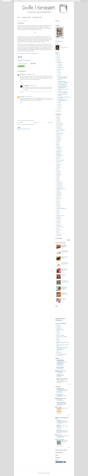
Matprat (57, 338)
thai (57, 228)
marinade (58, 184)
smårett (57, 218)
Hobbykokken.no (60, 374)
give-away (58, 150)
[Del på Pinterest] (35, 63)
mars (59, 104)
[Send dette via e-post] (30, 63)
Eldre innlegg (49, 122)
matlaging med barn (60, 188)
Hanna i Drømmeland (61, 402)
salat (57, 209)
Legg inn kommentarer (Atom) (28, 124)
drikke (57, 137)
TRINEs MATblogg (60, 360)
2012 (58, 61)
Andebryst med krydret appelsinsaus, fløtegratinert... (63, 82)
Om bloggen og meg (36, 17)
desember (60, 62)
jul (56, 168)
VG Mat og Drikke (59, 355)
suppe (57, 222)
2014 (58, 57)
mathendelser (59, 187)
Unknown (22, 96)
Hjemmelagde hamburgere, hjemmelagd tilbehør (62, 77)
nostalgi (57, 197)
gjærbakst (58, 151)
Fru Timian (58, 332)
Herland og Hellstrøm (60, 335)
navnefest (58, 194)
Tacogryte (59, 102)
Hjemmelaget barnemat (61, 370)
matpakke (58, 189)
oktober (59, 65)
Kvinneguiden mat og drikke (61, 336)
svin (57, 224)
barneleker (58, 125)
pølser (57, 205)
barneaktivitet (59, 123)
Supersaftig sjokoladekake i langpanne (64, 245)
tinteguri (58, 425)
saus (57, 211)
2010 (58, 111)
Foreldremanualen (60, 388)
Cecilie (24, 85)
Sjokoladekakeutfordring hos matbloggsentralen (62, 87)
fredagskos (58, 147)
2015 (58, 56)
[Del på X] (33, 63)
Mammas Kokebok (60, 367)
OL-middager (63, 298)
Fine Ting (59, 429)
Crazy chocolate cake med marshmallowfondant (62, 84)
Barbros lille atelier (60, 439)
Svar (21, 81)
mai (58, 73)
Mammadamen (59, 394)
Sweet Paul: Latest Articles (62, 378)
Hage (57, 158)
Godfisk (57, 333)
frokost (57, 148)
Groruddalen (58, 155)
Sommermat (58, 352)
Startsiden (35, 122)
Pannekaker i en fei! (60, 375)
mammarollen (59, 182)
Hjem (18, 17)
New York (58, 195)
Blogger (48, 473)
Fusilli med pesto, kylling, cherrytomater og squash (62, 92)
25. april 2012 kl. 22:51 (32, 85)
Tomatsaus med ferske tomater (64, 269)
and (57, 117)
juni (58, 72)
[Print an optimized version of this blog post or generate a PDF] (21, 66)
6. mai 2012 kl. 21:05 (28, 96)
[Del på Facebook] (34, 63)
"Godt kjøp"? (59, 79)
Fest (57, 142)
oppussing (58, 198)
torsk (57, 232)
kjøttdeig (58, 174)
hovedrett (58, 161)
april (59, 75)
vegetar (57, 235)
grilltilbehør (58, 154)
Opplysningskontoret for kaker (62, 347)
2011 (58, 109)
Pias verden (59, 407)
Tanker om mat (59, 226)
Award (57, 118)
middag (57, 192)
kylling (57, 175)
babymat (58, 120)
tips (57, 231)
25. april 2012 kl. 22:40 (30, 74)
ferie (57, 141)
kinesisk (57, 172)
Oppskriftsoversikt (26, 17)
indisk (57, 165)
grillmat (57, 152)
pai (57, 199)
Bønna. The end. (64, 408)
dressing (58, 135)
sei (57, 214)
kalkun (57, 171)
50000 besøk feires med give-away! (65, 251)
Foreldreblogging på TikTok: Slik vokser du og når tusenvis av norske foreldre (62, 390)
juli (58, 70)
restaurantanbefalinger (60, 208)
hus (57, 162)
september (60, 67)
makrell (57, 181)
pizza (57, 204)
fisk (57, 144)
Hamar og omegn (59, 160)
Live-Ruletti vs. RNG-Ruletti (61, 395)
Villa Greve (59, 420)
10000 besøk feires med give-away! (65, 263)
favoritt (57, 140)
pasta (57, 201)
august (59, 69)
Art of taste (58, 326)
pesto (57, 202)
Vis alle (69, 384)
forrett (57, 145)
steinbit (57, 221)
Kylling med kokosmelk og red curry (64, 293)
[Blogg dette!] (31, 63)
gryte (57, 157)
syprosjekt (58, 225)
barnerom (58, 127)
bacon (57, 121)
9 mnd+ (57, 115)
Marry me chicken (60, 368)
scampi (57, 212)
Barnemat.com (59, 328)
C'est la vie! (59, 434)
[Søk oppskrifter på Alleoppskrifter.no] (58, 41)
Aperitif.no (58, 325)
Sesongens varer (59, 215)
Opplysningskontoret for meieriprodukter (60, 349)
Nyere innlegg (20, 122)
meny (57, 191)
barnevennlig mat (59, 130)
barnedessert (58, 124)
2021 (58, 54)
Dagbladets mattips (60, 329)
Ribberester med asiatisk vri (64, 257)
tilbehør (57, 229)
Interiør (57, 167)
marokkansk (58, 185)
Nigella (57, 339)
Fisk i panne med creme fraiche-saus (65, 281)
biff (57, 131)
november (60, 64)
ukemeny (58, 234)
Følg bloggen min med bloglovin (23, 60)
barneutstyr (58, 128)
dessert (57, 134)
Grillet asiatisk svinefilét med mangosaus (64, 287)
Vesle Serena (22, 74)
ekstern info (58, 138)
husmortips (58, 164)
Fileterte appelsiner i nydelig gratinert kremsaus (62, 100)
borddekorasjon (59, 133)
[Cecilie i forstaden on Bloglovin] (58, 320)
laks (57, 177)
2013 (58, 59)
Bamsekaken (63, 274)
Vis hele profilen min (64, 47)
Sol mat (57, 351)
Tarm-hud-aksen (59, 371)
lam (57, 178)
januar (59, 107)
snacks (57, 219)
